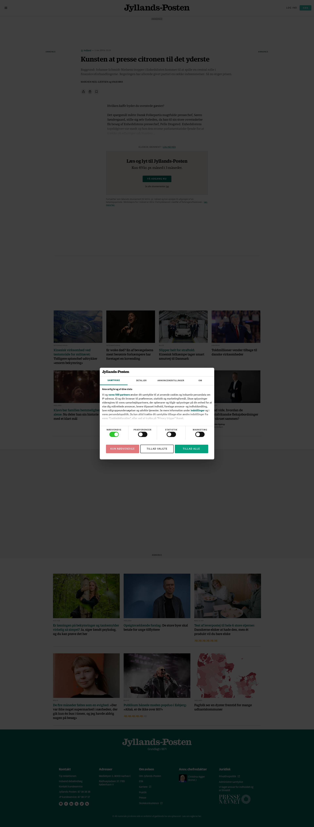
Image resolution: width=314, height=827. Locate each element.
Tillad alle (191, 448)
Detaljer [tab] (141, 381)
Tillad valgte (157, 448)
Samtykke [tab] (114, 380)
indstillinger (198, 410)
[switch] (142, 434)
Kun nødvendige (122, 448)
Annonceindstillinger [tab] (170, 381)
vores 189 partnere (119, 394)
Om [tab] (200, 381)
